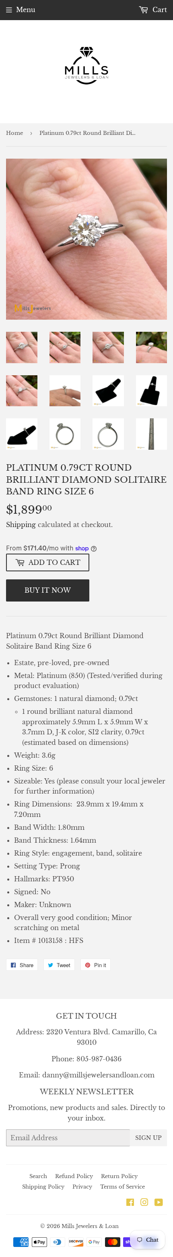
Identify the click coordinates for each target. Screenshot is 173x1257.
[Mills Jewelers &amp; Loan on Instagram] (144, 1203)
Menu (25, 10)
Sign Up (148, 1137)
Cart (158, 10)
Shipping (21, 525)
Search (38, 1176)
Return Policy (119, 1176)
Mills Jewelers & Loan (90, 1226)
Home (14, 133)
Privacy (82, 1186)
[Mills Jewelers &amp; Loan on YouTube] (158, 1203)
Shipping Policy (43, 1186)
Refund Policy (74, 1176)
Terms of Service (122, 1186)
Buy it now (48, 590)
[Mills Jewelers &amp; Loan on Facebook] (130, 1203)
